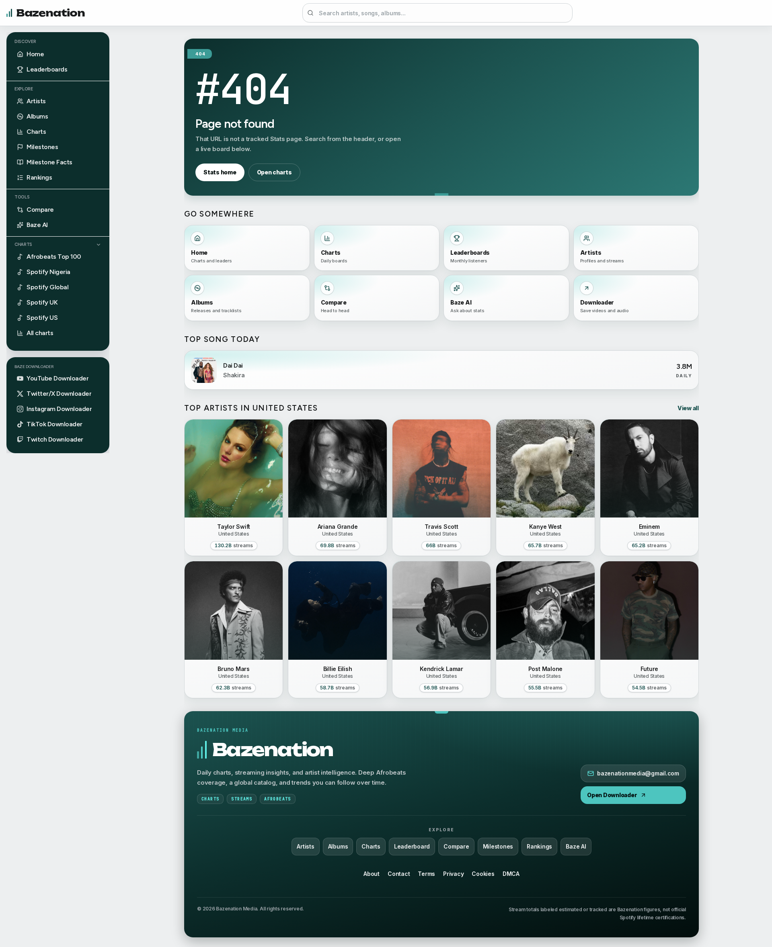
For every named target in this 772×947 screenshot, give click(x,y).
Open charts (274, 172)
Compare (456, 846)
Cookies (483, 873)
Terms (426, 873)
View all (688, 408)
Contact (399, 873)
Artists (305, 846)
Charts (23, 244)
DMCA (511, 873)
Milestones (498, 846)
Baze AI (576, 846)
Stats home (219, 172)
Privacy (453, 873)
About (371, 873)
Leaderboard (412, 846)
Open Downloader (612, 795)
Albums (338, 846)
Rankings (539, 846)
